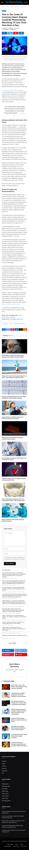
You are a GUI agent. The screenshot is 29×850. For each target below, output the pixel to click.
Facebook (4, 761)
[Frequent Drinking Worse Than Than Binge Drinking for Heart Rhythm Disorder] (14, 387)
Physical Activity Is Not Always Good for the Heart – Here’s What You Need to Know (14, 376)
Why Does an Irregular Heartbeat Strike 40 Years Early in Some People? (18, 728)
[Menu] (2, 2)
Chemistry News (6, 786)
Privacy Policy (16, 846)
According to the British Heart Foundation (12, 90)
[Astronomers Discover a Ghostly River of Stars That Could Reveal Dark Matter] (6, 703)
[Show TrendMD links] (26, 643)
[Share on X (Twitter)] (10, 33)
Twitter (3, 763)
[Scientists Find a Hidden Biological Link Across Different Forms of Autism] (6, 695)
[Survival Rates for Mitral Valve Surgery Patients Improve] (14, 510)
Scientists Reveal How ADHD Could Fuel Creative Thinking (19, 736)
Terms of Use (24, 846)
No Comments (6, 29)
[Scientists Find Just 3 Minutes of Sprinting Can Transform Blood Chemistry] (6, 744)
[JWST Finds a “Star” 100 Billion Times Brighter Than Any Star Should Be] (6, 687)
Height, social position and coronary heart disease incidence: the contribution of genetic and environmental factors (14, 617)
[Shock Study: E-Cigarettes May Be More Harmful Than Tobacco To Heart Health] (14, 346)
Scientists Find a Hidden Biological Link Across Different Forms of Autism (18, 694)
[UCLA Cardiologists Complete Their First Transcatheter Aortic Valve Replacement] (14, 490)
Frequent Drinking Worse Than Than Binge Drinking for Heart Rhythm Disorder (14, 397)
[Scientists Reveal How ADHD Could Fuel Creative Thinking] (6, 736)
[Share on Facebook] (4, 33)
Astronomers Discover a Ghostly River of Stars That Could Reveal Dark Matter (18, 702)
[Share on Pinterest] (15, 33)
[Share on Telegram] (21, 33)
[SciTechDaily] (14, 2)
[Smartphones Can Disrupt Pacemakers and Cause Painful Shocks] (14, 449)
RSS (3, 773)
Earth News (5, 788)
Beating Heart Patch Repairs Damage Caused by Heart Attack (12, 438)
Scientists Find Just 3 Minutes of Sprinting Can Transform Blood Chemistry (19, 744)
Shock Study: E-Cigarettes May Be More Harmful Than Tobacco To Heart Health (13, 356)
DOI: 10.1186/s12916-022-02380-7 (11, 304)
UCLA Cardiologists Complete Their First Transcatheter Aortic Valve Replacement (13, 499)
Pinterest (4, 768)
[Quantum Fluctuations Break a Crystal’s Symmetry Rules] (6, 720)
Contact (21, 844)
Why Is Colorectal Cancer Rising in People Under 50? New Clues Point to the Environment (18, 712)
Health (4, 10)
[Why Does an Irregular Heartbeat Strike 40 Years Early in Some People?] (6, 728)
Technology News (6, 800)
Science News (5, 796)
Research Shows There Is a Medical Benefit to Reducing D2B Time (14, 479)
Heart (10, 323)
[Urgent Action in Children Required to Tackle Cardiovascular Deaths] (14, 408)
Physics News (5, 793)
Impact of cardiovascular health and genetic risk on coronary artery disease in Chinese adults (13, 623)
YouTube (4, 766)
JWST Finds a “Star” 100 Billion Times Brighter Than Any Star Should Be (19, 686)
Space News (5, 798)
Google (11, 319)
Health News (5, 791)
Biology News (5, 784)
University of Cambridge (19, 323)
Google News (19, 319)
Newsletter (4, 771)
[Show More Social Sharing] (25, 33)
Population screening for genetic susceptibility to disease (14, 635)
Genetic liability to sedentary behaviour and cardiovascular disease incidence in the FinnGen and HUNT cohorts (13, 629)
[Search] (27, 2)
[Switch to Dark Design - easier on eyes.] (24, 2)
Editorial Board (7, 846)
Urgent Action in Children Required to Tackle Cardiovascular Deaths (12, 417)
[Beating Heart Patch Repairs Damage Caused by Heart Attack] (14, 428)
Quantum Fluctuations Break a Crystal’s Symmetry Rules (19, 720)
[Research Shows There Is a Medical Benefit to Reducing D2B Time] (14, 469)
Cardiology (5, 323)
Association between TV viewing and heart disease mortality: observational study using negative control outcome (13, 589)
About (16, 844)
